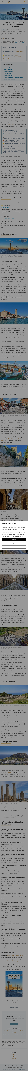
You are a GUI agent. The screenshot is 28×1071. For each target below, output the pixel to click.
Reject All (14, 547)
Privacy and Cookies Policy (17, 536)
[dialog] (14, 535)
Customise (14, 543)
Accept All (14, 539)
